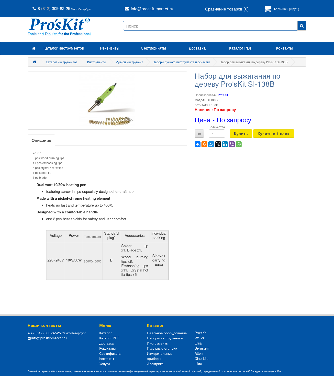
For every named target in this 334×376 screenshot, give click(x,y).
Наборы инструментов (165, 337)
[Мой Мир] (211, 144)
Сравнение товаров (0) (227, 8)
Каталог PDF (240, 48)
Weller (199, 337)
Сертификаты (153, 48)
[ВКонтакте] (197, 144)
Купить (241, 133)
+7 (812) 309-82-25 (46, 332)
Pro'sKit (223, 95)
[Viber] (232, 144)
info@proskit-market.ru (152, 8)
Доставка (197, 48)
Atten (199, 353)
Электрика (155, 363)
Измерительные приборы (160, 356)
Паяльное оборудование (167, 332)
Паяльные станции (162, 348)
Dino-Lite (202, 358)
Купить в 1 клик (273, 133)
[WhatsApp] (239, 144)
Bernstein (202, 348)
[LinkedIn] (225, 144)
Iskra (198, 363)
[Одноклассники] (204, 144)
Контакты (106, 358)
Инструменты (157, 343)
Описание (41, 140)
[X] (218, 144)
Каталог (105, 332)
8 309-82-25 (54, 8)
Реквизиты (109, 48)
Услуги (104, 363)
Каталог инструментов (64, 48)
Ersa (198, 343)
